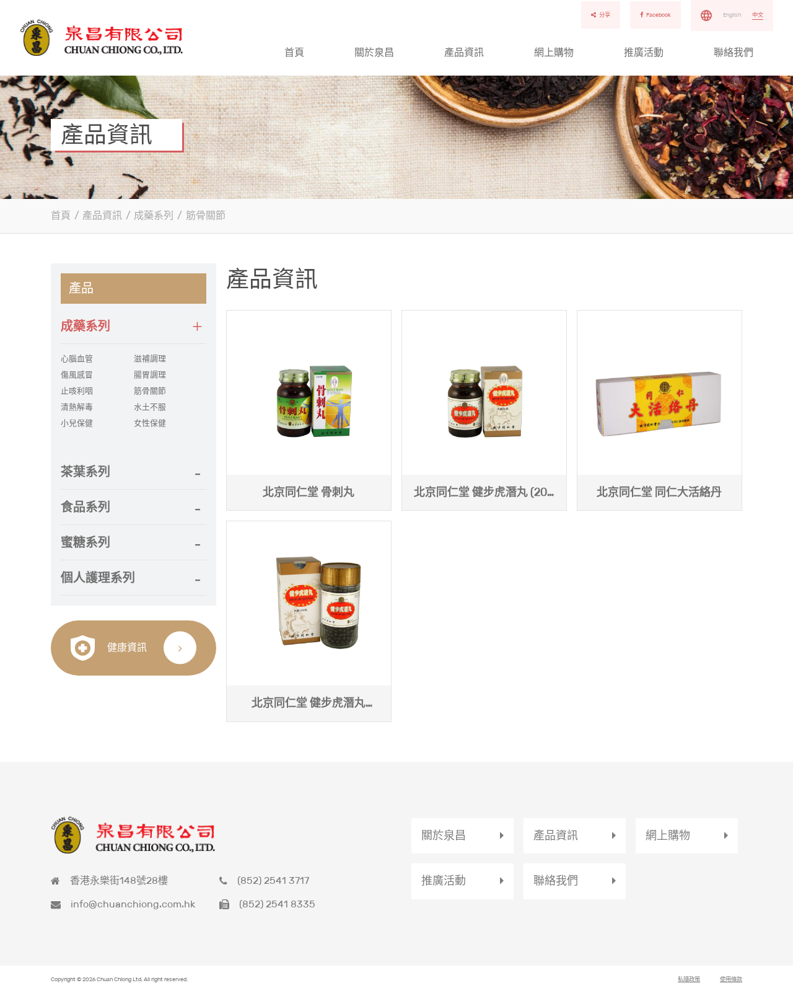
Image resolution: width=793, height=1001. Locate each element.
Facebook (658, 15)
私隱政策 (689, 979)
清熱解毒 (77, 407)
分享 (604, 15)
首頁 (294, 52)
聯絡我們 (733, 52)
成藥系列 (153, 215)
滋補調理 (150, 359)
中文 (757, 15)
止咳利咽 (77, 391)
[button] (133, 326)
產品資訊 (464, 52)
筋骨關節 (206, 215)
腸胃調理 (150, 375)
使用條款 (731, 979)
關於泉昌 (374, 52)
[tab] (133, 326)
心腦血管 (77, 359)
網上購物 (554, 52)
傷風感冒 (77, 375)
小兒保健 (77, 423)
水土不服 (150, 407)
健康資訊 (126, 647)
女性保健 (150, 423)
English (732, 15)
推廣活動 (644, 52)
